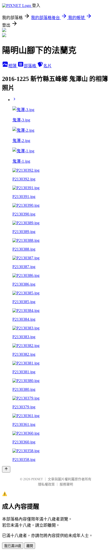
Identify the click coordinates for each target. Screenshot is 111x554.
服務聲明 (66, 484)
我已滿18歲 (12, 546)
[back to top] (6, 469)
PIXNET (37, 479)
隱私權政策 (46, 484)
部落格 (30, 66)
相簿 (13, 66)
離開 (29, 546)
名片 (47, 66)
